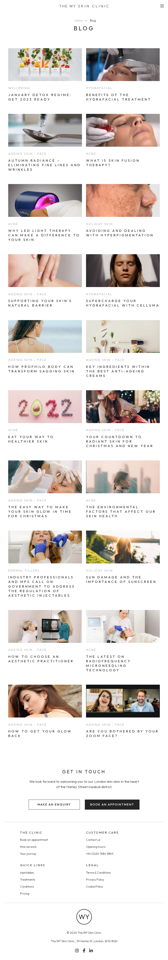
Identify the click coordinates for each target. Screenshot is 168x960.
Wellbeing (19, 88)
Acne (91, 154)
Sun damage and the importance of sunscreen (121, 579)
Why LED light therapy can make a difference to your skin (44, 235)
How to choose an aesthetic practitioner (41, 658)
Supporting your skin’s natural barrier (40, 303)
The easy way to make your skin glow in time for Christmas (40, 511)
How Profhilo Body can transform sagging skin (41, 368)
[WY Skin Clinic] (84, 6)
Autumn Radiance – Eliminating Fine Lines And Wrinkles (44, 165)
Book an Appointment (112, 804)
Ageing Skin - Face (27, 154)
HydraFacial (99, 88)
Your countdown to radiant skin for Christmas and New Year (119, 441)
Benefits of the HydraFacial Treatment (118, 97)
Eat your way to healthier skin (31, 439)
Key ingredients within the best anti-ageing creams (118, 371)
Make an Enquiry (54, 804)
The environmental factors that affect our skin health (121, 511)
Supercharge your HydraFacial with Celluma (123, 303)
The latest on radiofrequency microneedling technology (108, 663)
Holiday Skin (99, 224)
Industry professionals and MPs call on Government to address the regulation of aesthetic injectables (41, 586)
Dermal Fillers (24, 570)
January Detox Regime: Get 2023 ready (40, 97)
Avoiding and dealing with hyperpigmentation (120, 232)
